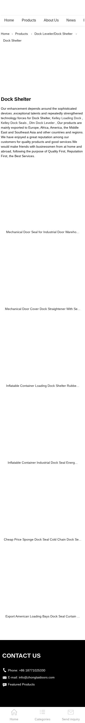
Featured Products (21, 684)
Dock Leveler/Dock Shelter (53, 33)
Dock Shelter (12, 40)
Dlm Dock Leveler (42, 123)
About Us (51, 20)
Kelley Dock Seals (14, 123)
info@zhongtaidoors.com (37, 677)
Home (9, 20)
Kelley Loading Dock (66, 118)
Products (29, 20)
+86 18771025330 (32, 670)
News (71, 20)
